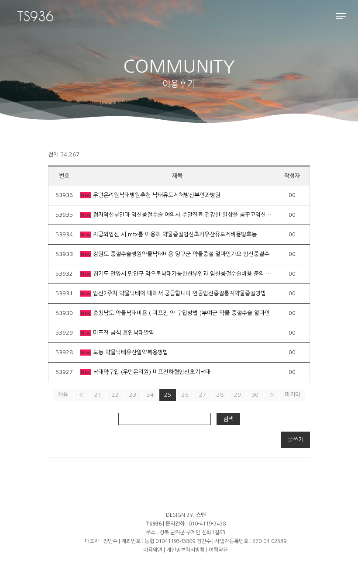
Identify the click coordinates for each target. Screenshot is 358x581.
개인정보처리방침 (185, 550)
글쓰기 (295, 440)
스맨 (201, 515)
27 (202, 395)
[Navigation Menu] (341, 16)
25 (167, 395)
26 (185, 395)
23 (132, 395)
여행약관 (218, 550)
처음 (63, 395)
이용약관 (152, 550)
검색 (228, 419)
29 (237, 395)
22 (115, 395)
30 (254, 395)
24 (150, 395)
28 (220, 395)
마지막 (292, 395)
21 (97, 395)
